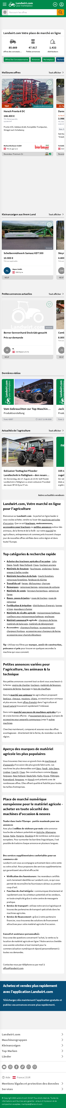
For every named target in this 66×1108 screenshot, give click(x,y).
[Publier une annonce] (55, 4)
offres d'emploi (30, 702)
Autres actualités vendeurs (51, 495)
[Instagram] (10, 1067)
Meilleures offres (11, 72)
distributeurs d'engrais (43, 605)
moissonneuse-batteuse (48, 612)
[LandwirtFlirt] (34, 1067)
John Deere (54, 768)
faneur (56, 568)
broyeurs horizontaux (37, 590)
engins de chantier (21, 685)
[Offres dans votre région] (5, 12)
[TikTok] (22, 1067)
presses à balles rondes (17, 572)
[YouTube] (4, 1067)
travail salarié (9, 705)
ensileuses (49, 616)
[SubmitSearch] (60, 12)
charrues (46, 583)
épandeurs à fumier (23, 609)
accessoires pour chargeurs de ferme (43, 631)
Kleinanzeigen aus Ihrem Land (19, 214)
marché (49, 530)
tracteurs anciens (48, 564)
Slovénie (29, 835)
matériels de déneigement (41, 623)
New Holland (26, 564)
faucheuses (35, 568)
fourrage (26, 688)
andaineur (47, 568)
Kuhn (39, 775)
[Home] (21, 4)
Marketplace (48, 59)
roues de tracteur (39, 598)
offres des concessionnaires (16, 59)
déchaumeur (35, 583)
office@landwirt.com (13, 968)
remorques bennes (28, 586)
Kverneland (8, 779)
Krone (46, 775)
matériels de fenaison (50, 685)
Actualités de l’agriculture (16, 430)
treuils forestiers (45, 575)
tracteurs (35, 685)
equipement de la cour (40, 715)
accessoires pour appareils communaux (22, 719)
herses (25, 583)
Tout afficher (55, 72)
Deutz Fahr (31, 775)
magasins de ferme (12, 688)
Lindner (6, 772)
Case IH (14, 772)
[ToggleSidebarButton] (4, 4)
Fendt (16, 564)
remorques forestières (17, 579)
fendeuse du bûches (37, 579)
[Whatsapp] (28, 1066)
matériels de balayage (17, 623)
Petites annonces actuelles (17, 294)
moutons (25, 698)
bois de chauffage (41, 688)
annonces (36, 59)
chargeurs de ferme (48, 620)
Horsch (31, 779)
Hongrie (20, 835)
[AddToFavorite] (49, 83)
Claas (36, 564)
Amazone (19, 779)
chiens (34, 698)
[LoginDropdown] (61, 4)
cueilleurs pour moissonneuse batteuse (25, 616)
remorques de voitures (49, 586)
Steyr (38, 768)
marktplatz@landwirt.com (31, 1104)
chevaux (16, 698)
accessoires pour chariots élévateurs (24, 634)
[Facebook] (16, 1067)
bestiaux (7, 698)
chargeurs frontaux (29, 627)
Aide (8, 1077)
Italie (12, 835)
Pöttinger (54, 775)
